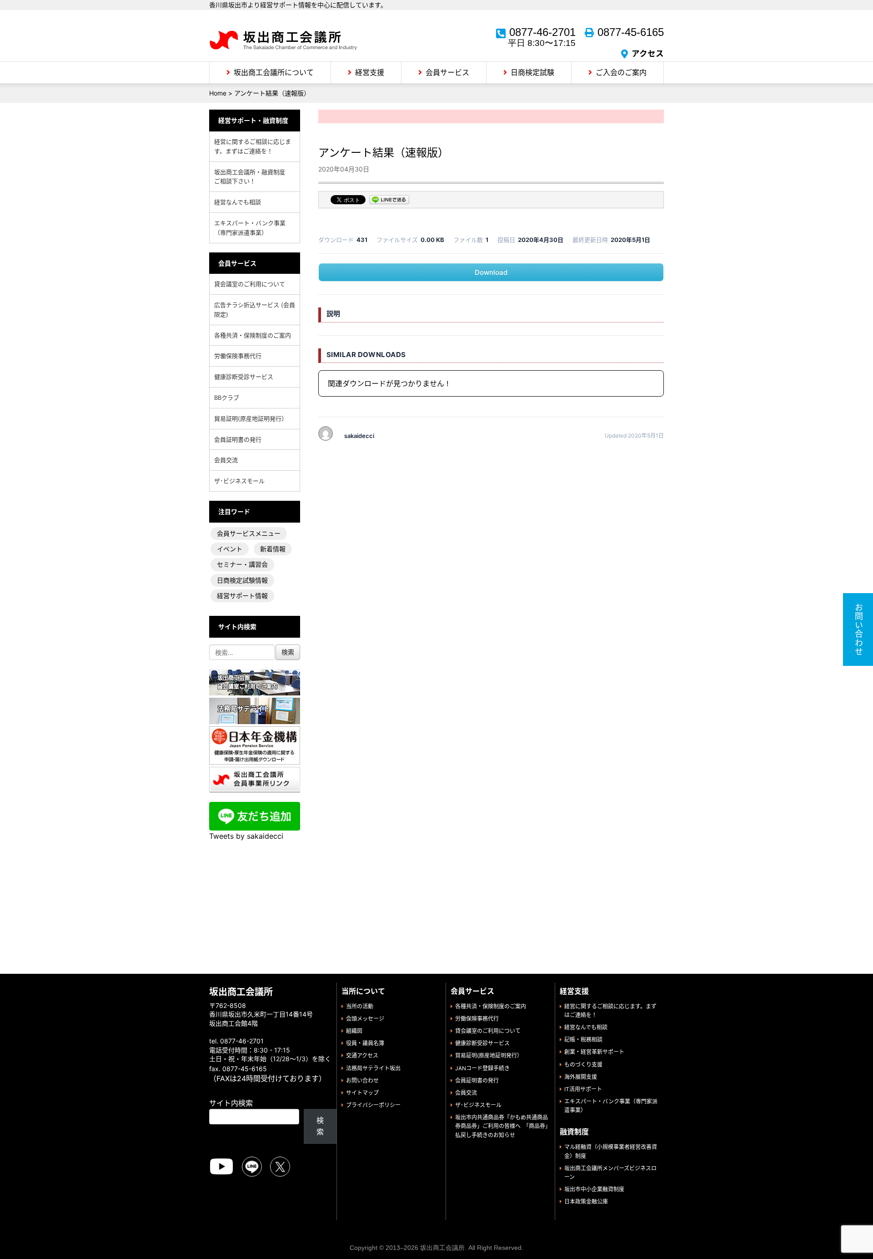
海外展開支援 (580, 1076)
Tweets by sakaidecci (246, 836)
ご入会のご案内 (621, 72)
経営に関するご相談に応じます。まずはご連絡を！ (252, 146)
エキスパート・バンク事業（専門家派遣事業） (250, 227)
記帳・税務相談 (583, 1039)
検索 (320, 1126)
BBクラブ (226, 397)
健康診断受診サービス (243, 376)
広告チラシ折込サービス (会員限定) (254, 309)
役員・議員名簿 (365, 1043)
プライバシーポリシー (373, 1105)
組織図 (354, 1030)
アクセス (648, 53)
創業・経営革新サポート (594, 1051)
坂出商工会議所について (274, 72)
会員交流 (226, 459)
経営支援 (369, 72)
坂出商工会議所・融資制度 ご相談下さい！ (252, 176)
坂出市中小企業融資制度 (594, 1189)
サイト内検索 (231, 1103)
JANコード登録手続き (482, 1068)
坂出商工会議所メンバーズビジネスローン (610, 1172)
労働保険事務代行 (237, 355)
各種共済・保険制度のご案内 (252, 335)
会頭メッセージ (365, 1018)
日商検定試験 (532, 72)
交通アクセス (362, 1055)
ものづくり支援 (583, 1064)
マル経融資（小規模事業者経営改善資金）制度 (610, 1151)
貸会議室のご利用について (249, 283)
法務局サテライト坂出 (373, 1068)
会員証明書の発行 (237, 439)
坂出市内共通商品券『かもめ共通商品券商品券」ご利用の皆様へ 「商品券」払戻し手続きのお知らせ (501, 1126)
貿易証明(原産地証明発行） (250, 418)
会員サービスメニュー (249, 533)
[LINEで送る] (389, 200)
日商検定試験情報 (242, 580)
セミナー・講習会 (242, 564)
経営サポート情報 (242, 595)
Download (491, 272)
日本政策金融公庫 (586, 1201)
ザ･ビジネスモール (239, 480)
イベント (229, 549)
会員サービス (447, 72)
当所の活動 (359, 1006)
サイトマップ (362, 1092)
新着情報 (273, 549)
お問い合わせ (362, 1080)
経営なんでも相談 (237, 202)
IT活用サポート (583, 1089)
